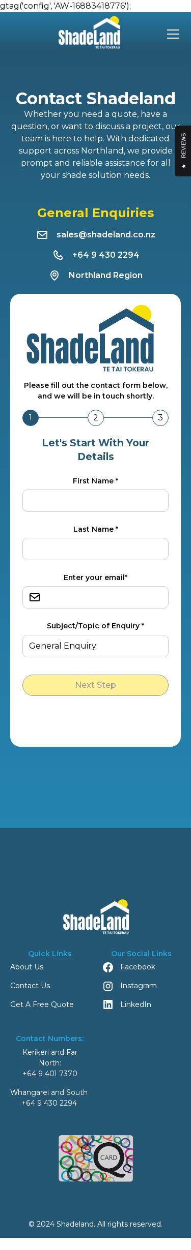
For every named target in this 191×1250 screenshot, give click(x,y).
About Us (26, 966)
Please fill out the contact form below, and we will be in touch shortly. (96, 390)
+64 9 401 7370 (49, 1074)
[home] (85, 33)
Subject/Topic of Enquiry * (95, 626)
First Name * (95, 481)
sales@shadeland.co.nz (106, 234)
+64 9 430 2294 (106, 255)
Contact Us (30, 985)
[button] (171, 34)
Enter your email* (95, 577)
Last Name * (95, 529)
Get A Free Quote (42, 1004)
